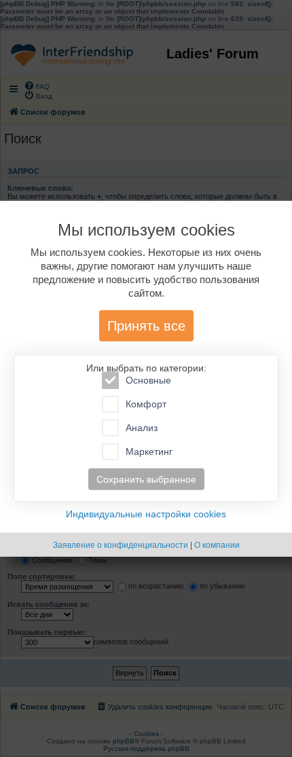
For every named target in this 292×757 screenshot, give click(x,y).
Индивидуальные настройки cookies (146, 514)
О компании (217, 545)
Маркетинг (149, 451)
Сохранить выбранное (146, 479)
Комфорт (146, 404)
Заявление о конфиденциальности (120, 545)
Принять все (146, 325)
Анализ (142, 427)
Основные (148, 380)
